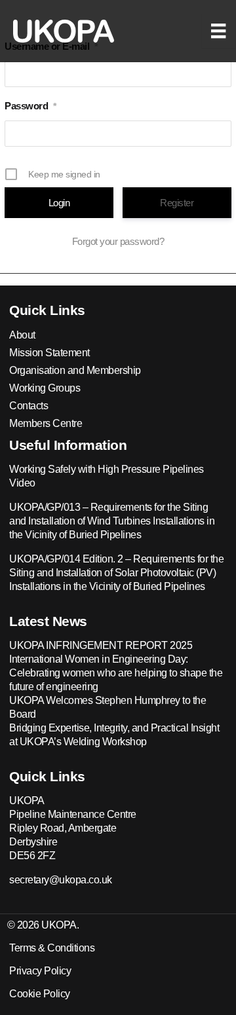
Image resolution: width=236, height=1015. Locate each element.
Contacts (28, 405)
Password (30, 105)
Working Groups (44, 388)
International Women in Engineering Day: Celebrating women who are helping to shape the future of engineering (115, 673)
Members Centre (45, 423)
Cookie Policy (39, 993)
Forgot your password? (118, 241)
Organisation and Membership (75, 370)
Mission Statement (49, 352)
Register (176, 202)
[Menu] (218, 30)
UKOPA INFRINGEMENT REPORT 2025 (100, 645)
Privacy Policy (40, 970)
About (22, 335)
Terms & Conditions (51, 947)
